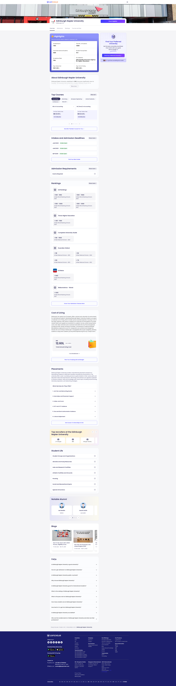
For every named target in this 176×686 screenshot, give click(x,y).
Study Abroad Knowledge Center (107, 648)
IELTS (103, 654)
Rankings (67, 28)
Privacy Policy (78, 673)
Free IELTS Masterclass (107, 641)
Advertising (65, 99)
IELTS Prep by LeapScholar (121, 641)
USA (76, 639)
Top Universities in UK (79, 653)
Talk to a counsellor (106, 643)
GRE (116, 650)
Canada (76, 643)
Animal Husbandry (91, 99)
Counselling (104, 656)
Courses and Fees (76, 28)
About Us (90, 639)
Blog (103, 646)
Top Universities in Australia (81, 655)
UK (75, 641)
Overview (52, 28)
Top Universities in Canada (81, 654)
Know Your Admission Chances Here (74, 303)
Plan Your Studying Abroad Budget (74, 359)
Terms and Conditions (79, 674)
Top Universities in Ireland (80, 657)
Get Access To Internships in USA (74, 422)
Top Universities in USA (80, 651)
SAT (116, 647)
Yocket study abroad (93, 645)
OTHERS (125, 681)
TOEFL (116, 646)
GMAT (116, 651)
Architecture (56, 101)
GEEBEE (90, 646)
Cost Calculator (105, 644)
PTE (116, 649)
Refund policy (78, 676)
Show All (64, 101)
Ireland (76, 646)
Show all (93, 94)
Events (103, 651)
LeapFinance (118, 639)
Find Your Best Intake (74, 159)
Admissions (60, 28)
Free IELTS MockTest (106, 639)
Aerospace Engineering (77, 99)
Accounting (56, 99)
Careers (90, 641)
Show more (92, 138)
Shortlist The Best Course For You (73, 129)
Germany (77, 648)
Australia (77, 644)
